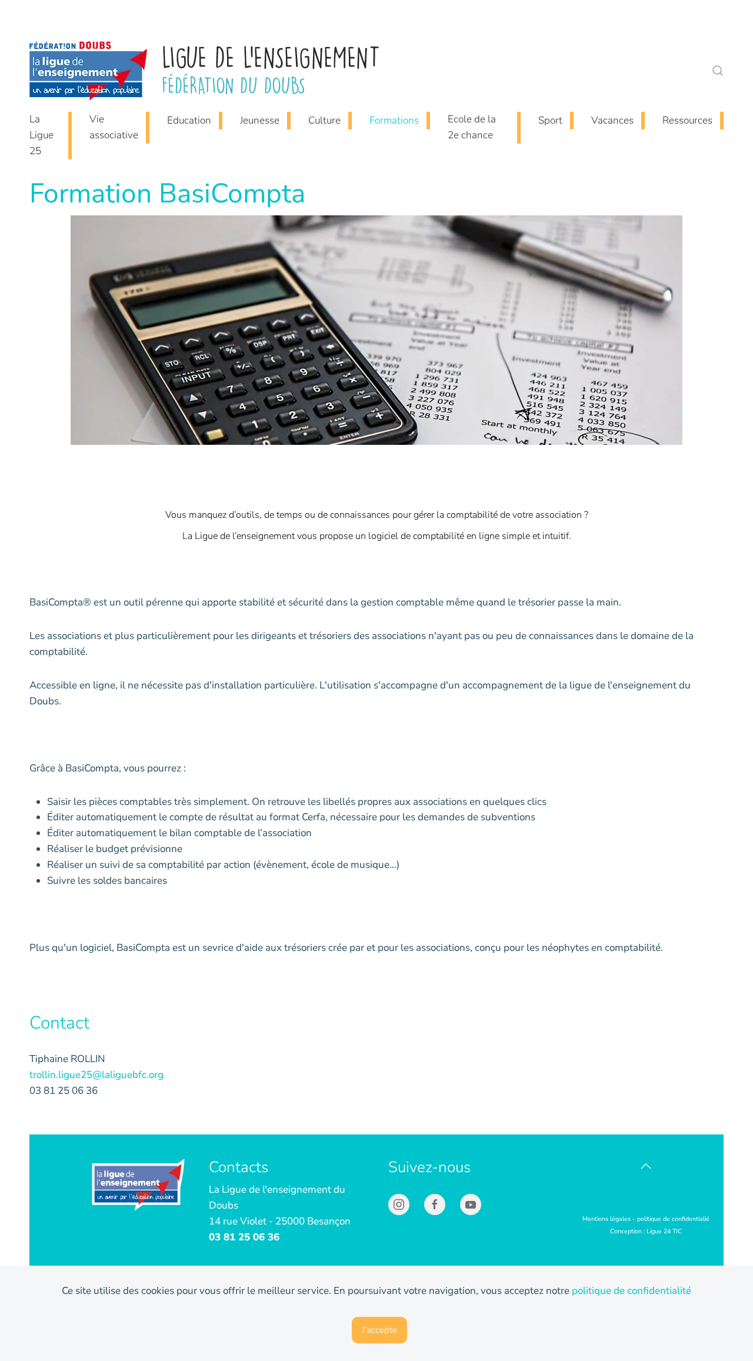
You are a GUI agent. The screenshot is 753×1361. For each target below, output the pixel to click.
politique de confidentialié (673, 1218)
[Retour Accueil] (205, 70)
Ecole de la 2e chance (472, 127)
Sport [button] (550, 120)
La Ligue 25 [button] (41, 135)
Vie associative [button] (113, 127)
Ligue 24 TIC (664, 1231)
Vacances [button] (612, 120)
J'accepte (379, 1330)
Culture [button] (324, 120)
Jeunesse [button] (259, 120)
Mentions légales (606, 1218)
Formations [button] (394, 120)
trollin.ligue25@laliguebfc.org (96, 1075)
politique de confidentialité (631, 1290)
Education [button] (189, 120)
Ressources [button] (687, 120)
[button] (718, 70)
